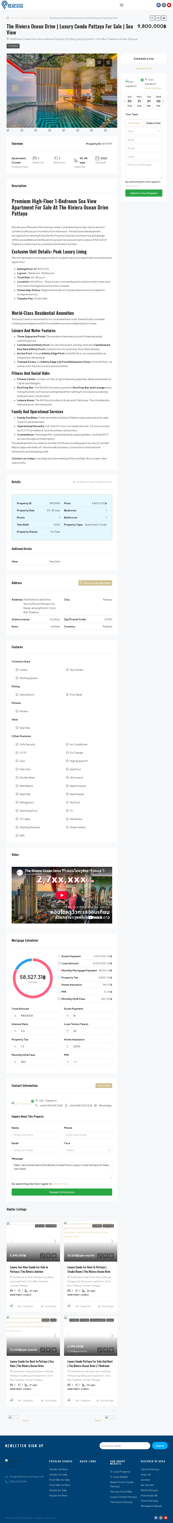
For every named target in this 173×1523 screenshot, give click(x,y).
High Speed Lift (79, 760)
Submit (160, 1445)
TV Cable (25, 818)
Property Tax (20, 1039)
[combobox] (88, 1150)
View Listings (103, 1085)
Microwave (76, 777)
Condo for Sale (58, 1474)
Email (15, 1143)
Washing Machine (30, 827)
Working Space (29, 678)
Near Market (77, 794)
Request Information (62, 1192)
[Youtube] (169, 5)
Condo (41, 18)
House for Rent (58, 1495)
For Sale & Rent (98, 1320)
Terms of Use (60, 1183)
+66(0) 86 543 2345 (51, 1105)
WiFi (22, 835)
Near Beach (26, 785)
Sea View (25, 727)
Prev (26, 1420)
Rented (45, 1320)
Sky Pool (75, 802)
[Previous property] (14, 1420)
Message (17, 1158)
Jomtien (145, 1479)
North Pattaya (149, 1490)
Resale (110, 1320)
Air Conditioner (79, 744)
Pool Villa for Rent (59, 1484)
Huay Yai (146, 1474)
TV (71, 810)
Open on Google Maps (97, 582)
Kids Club (25, 769)
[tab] (90, 63)
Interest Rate (20, 1024)
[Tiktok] (164, 5)
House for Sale (58, 1490)
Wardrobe (76, 818)
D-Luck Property (120, 1471)
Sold (53, 1320)
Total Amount (20, 1008)
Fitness (24, 711)
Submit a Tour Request (143, 193)
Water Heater (78, 827)
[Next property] (110, 1420)
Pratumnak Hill (149, 1495)
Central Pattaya (150, 1469)
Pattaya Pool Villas (121, 1491)
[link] (33, 1241)
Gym (22, 760)
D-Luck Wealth (119, 1476)
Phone (68, 1127)
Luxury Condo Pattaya (123, 1496)
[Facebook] (158, 5)
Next (98, 1420)
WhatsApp (105, 1105)
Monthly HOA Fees (23, 1054)
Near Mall (25, 794)
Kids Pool (75, 769)
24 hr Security (27, 744)
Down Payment (73, 1008)
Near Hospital (78, 785)
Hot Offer (51, 1226)
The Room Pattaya (121, 1502)
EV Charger (76, 752)
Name (15, 1127)
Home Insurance (74, 1039)
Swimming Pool (28, 810)
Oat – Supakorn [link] (25, 1306)
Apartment (27, 18)
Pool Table (76, 694)
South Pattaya (149, 1500)
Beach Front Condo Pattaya (122, 1484)
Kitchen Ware (27, 777)
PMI (66, 1054)
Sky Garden (76, 669)
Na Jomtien (147, 1484)
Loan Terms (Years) (76, 1024)
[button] (152, 17)
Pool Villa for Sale (59, 1479)
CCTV (23, 752)
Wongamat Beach (151, 1505)
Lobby (23, 669)
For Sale (13, 46)
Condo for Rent (58, 1469)
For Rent (97, 1226)
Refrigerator (27, 802)
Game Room (27, 694)
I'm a (67, 1143)
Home (13, 18)
